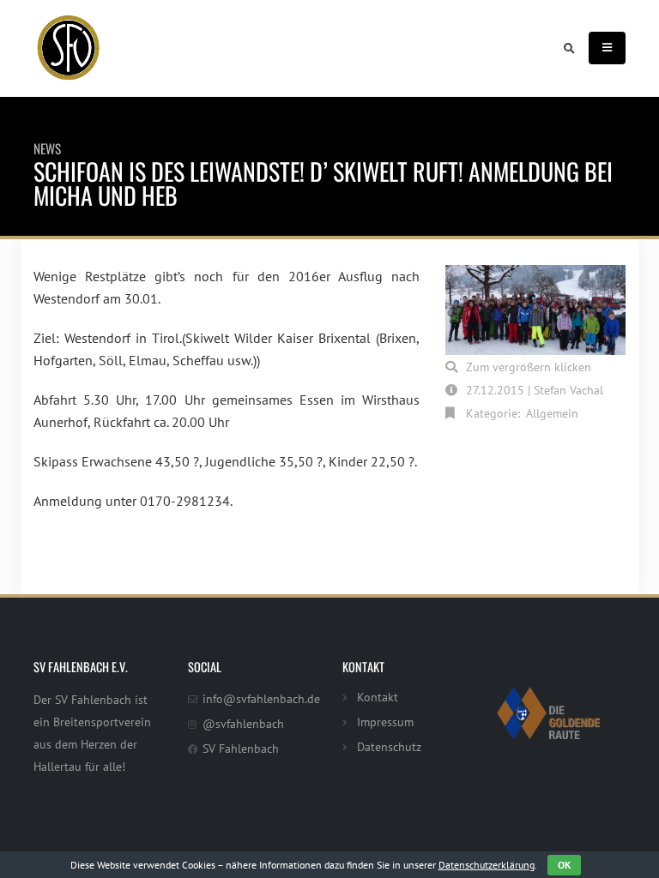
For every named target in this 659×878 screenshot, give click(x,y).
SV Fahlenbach (241, 748)
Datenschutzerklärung (486, 864)
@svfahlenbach (243, 723)
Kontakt (377, 697)
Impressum (385, 721)
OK (564, 864)
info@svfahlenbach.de (261, 698)
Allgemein (552, 413)
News (47, 148)
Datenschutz (389, 746)
